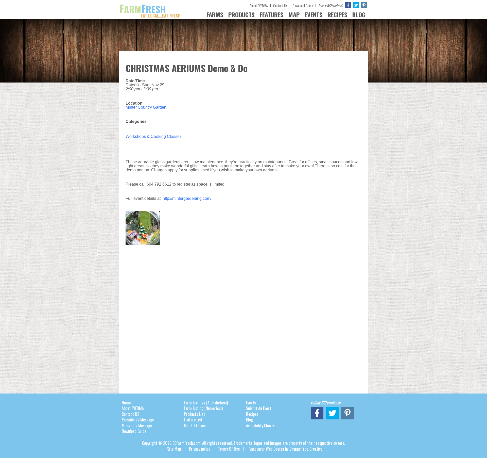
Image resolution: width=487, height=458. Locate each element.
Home (126, 403)
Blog (249, 420)
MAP (294, 14)
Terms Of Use (229, 449)
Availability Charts (260, 425)
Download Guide (303, 5)
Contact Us (280, 5)
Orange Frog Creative (305, 449)
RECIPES (337, 14)
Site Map (174, 449)
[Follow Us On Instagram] (364, 5)
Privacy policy (199, 449)
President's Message (138, 420)
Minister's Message (137, 425)
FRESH (150, 9)
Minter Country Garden (146, 107)
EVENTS (313, 14)
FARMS (214, 14)
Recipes (252, 414)
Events (251, 403)
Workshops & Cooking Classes (154, 136)
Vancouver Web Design (266, 449)
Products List (194, 414)
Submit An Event (258, 408)
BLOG (358, 14)
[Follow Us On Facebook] (348, 5)
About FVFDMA (259, 5)
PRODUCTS (241, 14)
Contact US (130, 414)
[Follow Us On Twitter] (356, 5)
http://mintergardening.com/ (187, 198)
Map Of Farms (195, 425)
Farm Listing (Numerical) (203, 408)
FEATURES (271, 14)
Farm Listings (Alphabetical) (206, 403)
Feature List (193, 420)
